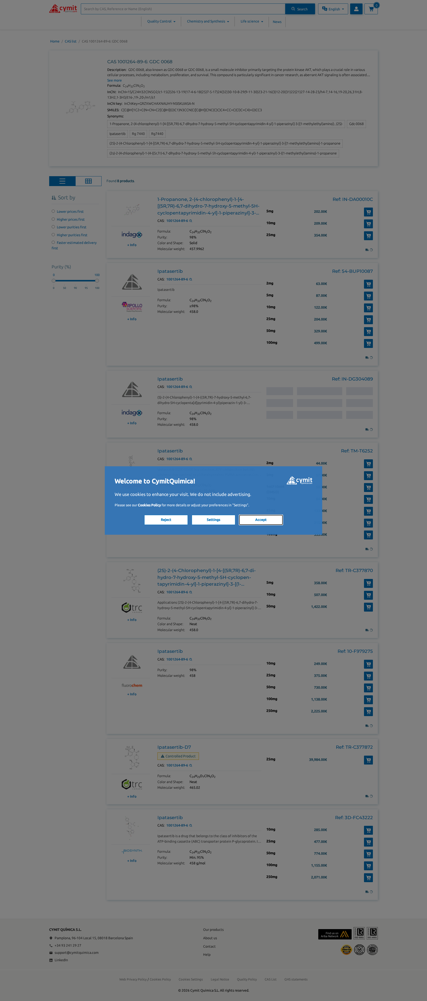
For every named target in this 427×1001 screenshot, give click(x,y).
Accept (261, 520)
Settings (213, 520)
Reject (166, 520)
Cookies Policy (149, 505)
